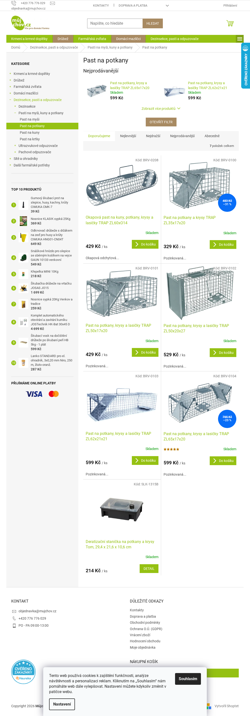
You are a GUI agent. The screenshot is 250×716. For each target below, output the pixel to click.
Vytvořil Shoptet (227, 706)
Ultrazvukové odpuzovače (38, 146)
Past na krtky (30, 139)
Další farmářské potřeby (32, 165)
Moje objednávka (143, 647)
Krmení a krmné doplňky (32, 74)
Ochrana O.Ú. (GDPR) (146, 629)
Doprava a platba (133, 5)
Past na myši (29, 119)
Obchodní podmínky (145, 622)
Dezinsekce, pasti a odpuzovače (38, 100)
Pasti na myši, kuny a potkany (41, 113)
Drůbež (19, 80)
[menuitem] (29, 39)
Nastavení (62, 704)
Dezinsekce (27, 106)
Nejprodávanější (182, 136)
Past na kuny (30, 132)
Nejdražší (153, 136)
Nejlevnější (128, 136)
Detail (149, 569)
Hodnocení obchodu (145, 641)
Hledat (152, 23)
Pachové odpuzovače (35, 152)
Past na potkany (32, 126)
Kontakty (101, 5)
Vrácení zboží (140, 635)
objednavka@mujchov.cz (37, 611)
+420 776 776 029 (32, 618)
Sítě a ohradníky (26, 159)
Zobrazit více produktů (159, 109)
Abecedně (212, 136)
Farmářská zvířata (28, 87)
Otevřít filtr (161, 122)
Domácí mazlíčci (26, 93)
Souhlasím (188, 678)
